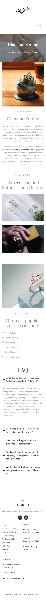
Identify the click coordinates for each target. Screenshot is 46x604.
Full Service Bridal (8, 539)
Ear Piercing (6, 553)
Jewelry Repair (7, 542)
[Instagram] (26, 517)
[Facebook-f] (20, 517)
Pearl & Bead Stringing (10, 528)
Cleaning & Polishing (9, 532)
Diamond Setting (8, 535)
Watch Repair (7, 546)
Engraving (5, 549)
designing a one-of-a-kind (23, 149)
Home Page (16, 52)
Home (4, 525)
